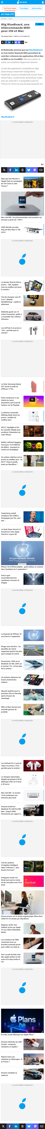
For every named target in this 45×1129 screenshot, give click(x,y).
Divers (10, 19)
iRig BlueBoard (35, 50)
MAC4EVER (23, 2)
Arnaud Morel (8, 36)
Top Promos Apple (9, 8)
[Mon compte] (42, 2)
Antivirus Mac (37, 8)
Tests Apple (24, 8)
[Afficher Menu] (2, 2)
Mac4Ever (4, 19)
